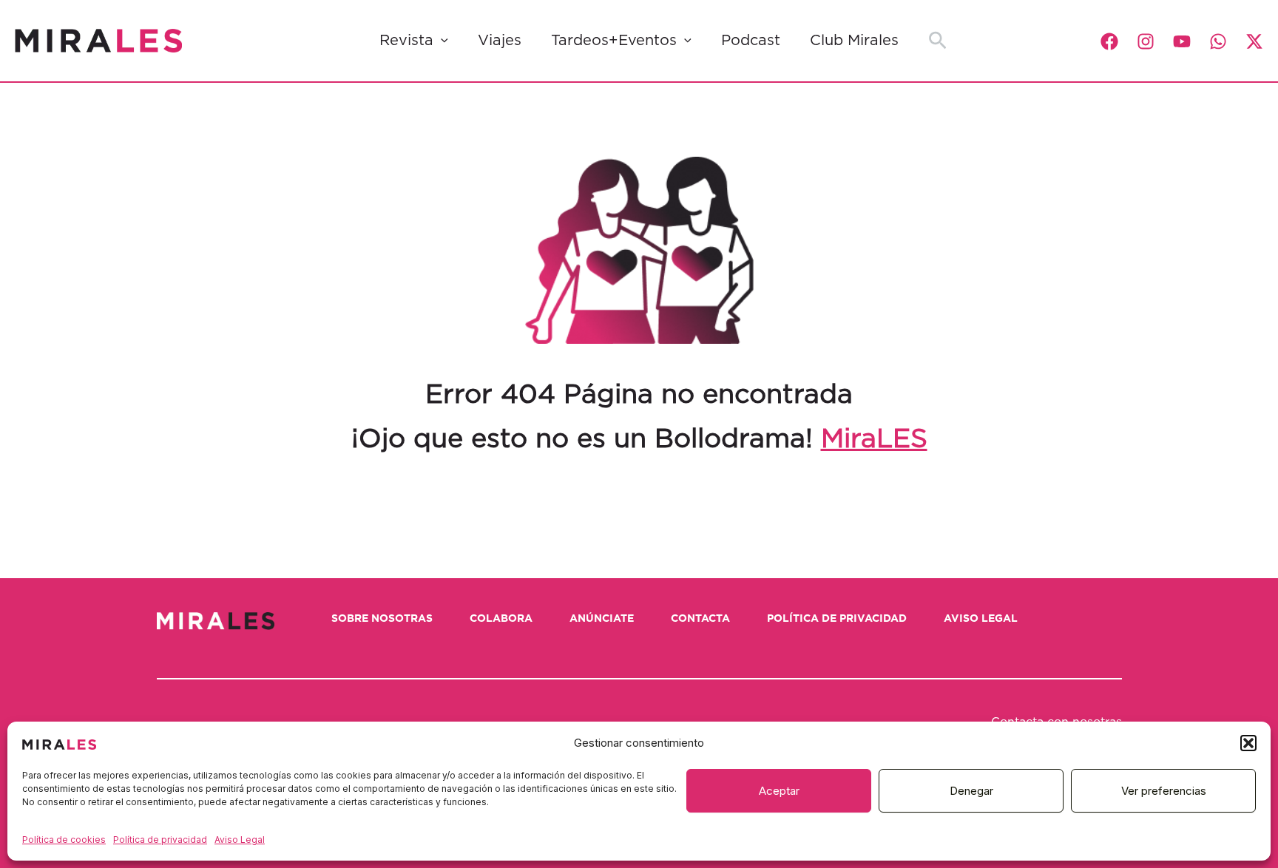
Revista (406, 40)
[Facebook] (1109, 41)
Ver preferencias (1163, 791)
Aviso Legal (239, 839)
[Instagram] (1145, 41)
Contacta (700, 619)
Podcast (750, 40)
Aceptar (779, 791)
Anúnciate (601, 619)
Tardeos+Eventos (614, 40)
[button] (1248, 743)
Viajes (499, 40)
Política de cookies (64, 839)
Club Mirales (854, 40)
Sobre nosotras (382, 619)
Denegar (971, 791)
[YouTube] (1182, 41)
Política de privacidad (160, 839)
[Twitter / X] (1254, 41)
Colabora (501, 619)
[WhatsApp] (1218, 41)
